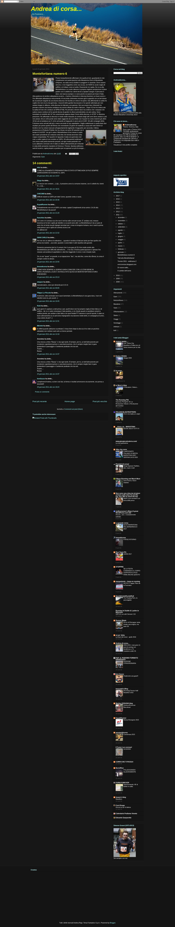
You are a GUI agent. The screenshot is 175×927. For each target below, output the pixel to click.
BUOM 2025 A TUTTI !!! (131, 428)
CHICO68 (40, 194)
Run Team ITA (121, 552)
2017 (118, 196)
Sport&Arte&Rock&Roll (125, 596)
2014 (118, 205)
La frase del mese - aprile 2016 (126, 637)
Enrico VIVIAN (121, 356)
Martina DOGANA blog (124, 703)
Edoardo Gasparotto (123, 818)
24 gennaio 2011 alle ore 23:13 (48, 277)
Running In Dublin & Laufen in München (127, 611)
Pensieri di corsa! (122, 464)
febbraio (121, 249)
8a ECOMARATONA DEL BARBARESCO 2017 (130, 527)
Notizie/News (118, 300)
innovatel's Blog (122, 689)
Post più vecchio (100, 401)
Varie (115, 308)
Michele (40, 326)
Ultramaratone (119, 311)
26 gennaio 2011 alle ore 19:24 (48, 387)
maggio (121, 239)
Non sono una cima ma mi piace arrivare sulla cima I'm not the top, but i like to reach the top (128, 494)
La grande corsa (122, 523)
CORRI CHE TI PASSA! (124, 762)
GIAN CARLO (42, 237)
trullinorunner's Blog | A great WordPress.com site (127, 512)
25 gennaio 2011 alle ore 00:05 (48, 288)
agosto (120, 230)
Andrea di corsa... (56, 8)
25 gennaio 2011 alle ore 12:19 (48, 334)
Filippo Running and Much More (128, 479)
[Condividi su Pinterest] (78, 154)
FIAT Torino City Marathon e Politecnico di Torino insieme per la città (131, 345)
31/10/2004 (127, 749)
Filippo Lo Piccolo (44, 293)
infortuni (116, 327)
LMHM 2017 (127, 554)
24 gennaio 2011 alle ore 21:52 (48, 233)
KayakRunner (42, 204)
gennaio (121, 252)
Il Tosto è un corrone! (124, 747)
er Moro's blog (121, 385)
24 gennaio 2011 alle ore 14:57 (48, 176)
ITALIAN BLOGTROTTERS (126, 412)
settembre (121, 227)
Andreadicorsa (130, 125)
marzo (120, 246)
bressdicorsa (42, 266)
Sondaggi (117, 323)
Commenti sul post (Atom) (73, 409)
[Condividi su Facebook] (76, 154)
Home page (70, 401)
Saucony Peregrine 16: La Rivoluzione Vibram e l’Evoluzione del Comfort (127, 404)
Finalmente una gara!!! (130, 676)
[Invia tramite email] (70, 154)
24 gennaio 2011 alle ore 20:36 (48, 200)
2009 (118, 278)
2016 (118, 199)
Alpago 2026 (127, 358)
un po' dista (120, 635)
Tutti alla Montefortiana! (126, 258)
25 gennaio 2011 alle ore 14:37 (48, 354)
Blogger (112, 923)
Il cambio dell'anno (124, 271)
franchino (40, 218)
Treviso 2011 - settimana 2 (127, 261)
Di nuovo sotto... (123, 267)
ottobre (120, 224)
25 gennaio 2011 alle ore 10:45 (48, 301)
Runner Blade (121, 620)
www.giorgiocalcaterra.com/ (126, 441)
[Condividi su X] (74, 154)
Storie (116, 315)
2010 (118, 275)
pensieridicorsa (122, 732)
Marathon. (119, 799)
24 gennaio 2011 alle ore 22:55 (48, 262)
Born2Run (120, 768)
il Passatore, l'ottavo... (130, 387)
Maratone (117, 304)
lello (38, 167)
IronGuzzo (41, 379)
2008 (118, 282)
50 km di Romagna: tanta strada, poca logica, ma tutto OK (131, 624)
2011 (118, 215)
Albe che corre (121, 449)
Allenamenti (118, 293)
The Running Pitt (122, 400)
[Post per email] (65, 153)
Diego (39, 180)
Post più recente (40, 401)
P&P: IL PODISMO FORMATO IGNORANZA (127, 658)
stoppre (40, 282)
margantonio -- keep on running (128, 581)
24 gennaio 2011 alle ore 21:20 (48, 213)
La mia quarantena (122, 443)
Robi (39, 306)
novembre (121, 220)
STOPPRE (120, 567)
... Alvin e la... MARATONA (125, 427)
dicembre (121, 217)
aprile (120, 243)
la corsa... (119, 371)
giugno (120, 236)
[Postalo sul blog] (72, 154)
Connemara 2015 (129, 734)
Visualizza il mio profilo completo (125, 145)
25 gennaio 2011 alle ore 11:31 (48, 321)
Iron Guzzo (120, 674)
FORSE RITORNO (129, 539)
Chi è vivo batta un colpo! (131, 414)
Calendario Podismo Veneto (126, 813)
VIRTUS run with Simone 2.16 (126, 614)
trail (115, 330)
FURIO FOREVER (122, 783)
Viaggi (116, 319)
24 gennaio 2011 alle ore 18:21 (48, 189)
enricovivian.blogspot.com (127, 264)
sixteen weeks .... (122, 341)
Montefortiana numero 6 (126, 255)
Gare (43, 157)
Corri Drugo (120, 805)
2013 (118, 208)
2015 (118, 202)
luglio (120, 233)
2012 (118, 211)
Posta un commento (42, 392)
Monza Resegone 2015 (131, 720)
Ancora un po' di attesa (123, 807)
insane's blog (121, 797)
